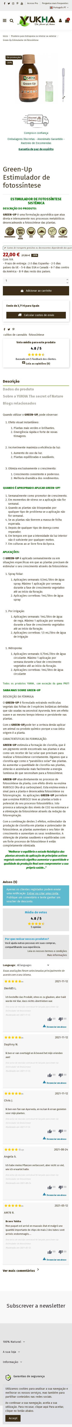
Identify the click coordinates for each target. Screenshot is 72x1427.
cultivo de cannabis (15, 334)
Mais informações (57, 955)
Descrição (11, 382)
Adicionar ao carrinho (39, 290)
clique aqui (41, 1406)
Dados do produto (18, 389)
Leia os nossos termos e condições (47, 951)
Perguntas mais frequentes (55, 3)
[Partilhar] (4, 329)
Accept (13, 1418)
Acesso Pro (33, 3)
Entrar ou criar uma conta (43, 893)
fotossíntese (36, 334)
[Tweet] (9, 329)
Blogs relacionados (19, 403)
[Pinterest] (13, 329)
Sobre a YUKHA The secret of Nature (33, 396)
